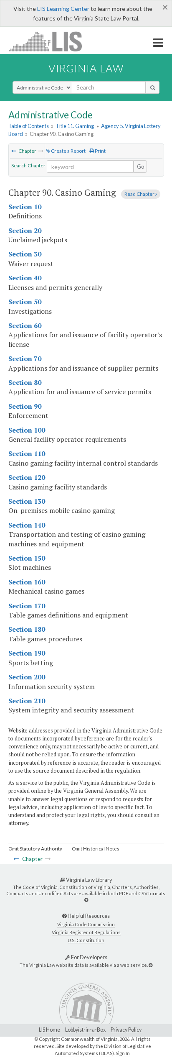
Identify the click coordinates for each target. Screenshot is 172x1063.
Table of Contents (28, 126)
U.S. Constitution (86, 940)
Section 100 (26, 430)
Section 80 (24, 382)
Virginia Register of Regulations (86, 932)
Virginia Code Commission (86, 924)
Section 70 (24, 358)
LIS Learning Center (63, 8)
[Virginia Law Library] (86, 899)
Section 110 (26, 453)
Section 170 (26, 605)
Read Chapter (139, 194)
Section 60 (24, 325)
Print (100, 151)
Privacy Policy (126, 1030)
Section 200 (26, 676)
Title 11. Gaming (75, 126)
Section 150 (26, 558)
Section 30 (24, 254)
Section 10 (24, 206)
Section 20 (24, 230)
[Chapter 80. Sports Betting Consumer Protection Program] (13, 151)
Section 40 (24, 277)
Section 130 (26, 501)
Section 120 (26, 477)
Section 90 (24, 406)
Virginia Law (86, 68)
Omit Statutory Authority (35, 848)
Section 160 (26, 582)
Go (140, 166)
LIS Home (49, 1030)
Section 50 (24, 301)
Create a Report (68, 151)
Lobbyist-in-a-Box (85, 1030)
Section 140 (26, 525)
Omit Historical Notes (95, 848)
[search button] (152, 87)
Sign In (123, 1053)
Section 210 (26, 700)
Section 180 (26, 629)
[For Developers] (150, 965)
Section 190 (26, 653)
